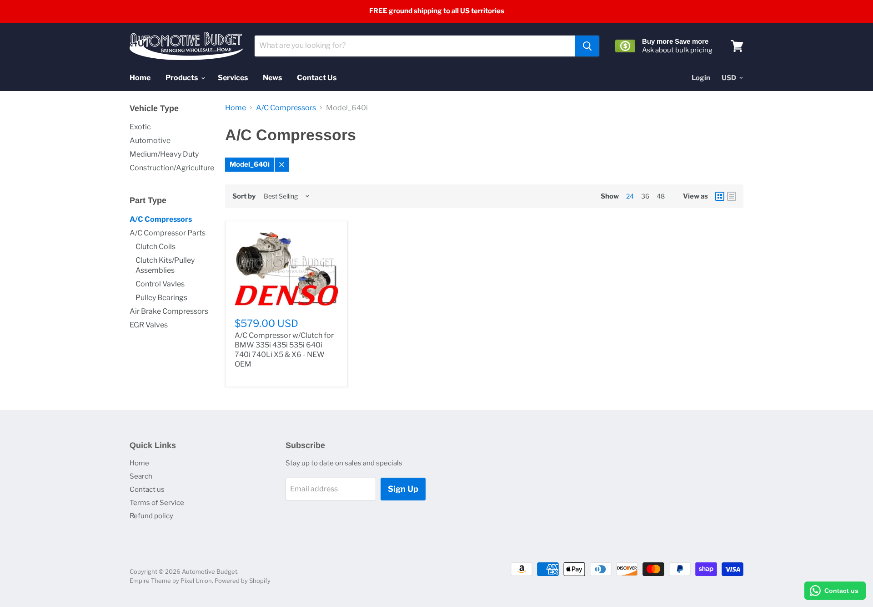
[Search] (587, 46)
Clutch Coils (155, 246)
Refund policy (151, 516)
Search (141, 476)
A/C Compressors (161, 219)
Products (182, 77)
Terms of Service (157, 503)
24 (630, 196)
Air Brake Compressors (169, 311)
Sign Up (403, 489)
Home (140, 77)
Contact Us (316, 77)
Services (233, 77)
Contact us (147, 489)
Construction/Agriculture (172, 167)
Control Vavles (160, 284)
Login (701, 78)
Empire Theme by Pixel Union (171, 580)
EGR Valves (149, 325)
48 (661, 196)
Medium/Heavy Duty (164, 154)
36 (645, 196)
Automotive (150, 140)
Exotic (140, 126)
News (272, 77)
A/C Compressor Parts (168, 233)
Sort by (244, 196)
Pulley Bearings (161, 297)
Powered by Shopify (243, 580)
